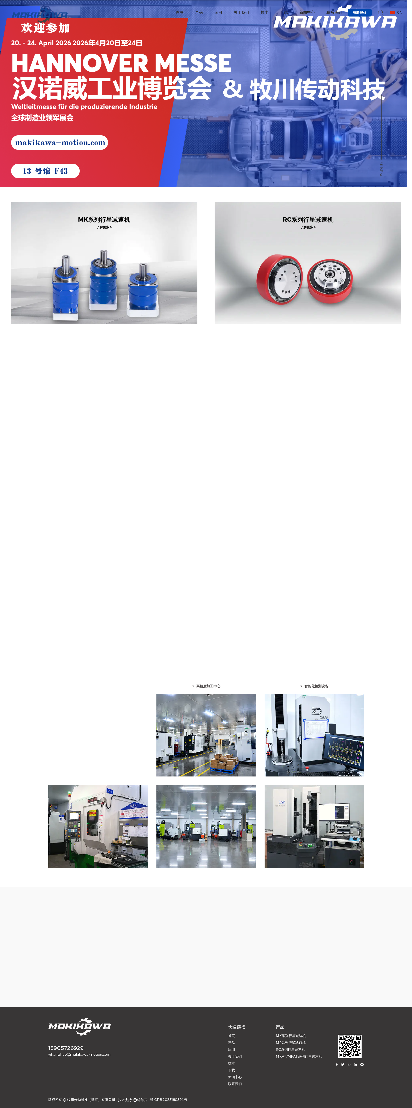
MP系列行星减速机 (104, 352)
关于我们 (241, 12)
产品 (199, 12)
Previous (7, 96)
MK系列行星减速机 (104, 216)
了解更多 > (55, 89)
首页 (179, 12)
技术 (264, 12)
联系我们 (334, 12)
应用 (218, 12)
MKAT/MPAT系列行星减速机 (299, 1056)
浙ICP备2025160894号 (168, 1100)
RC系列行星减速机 (308, 216)
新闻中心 (307, 12)
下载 (284, 12)
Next (404, 96)
